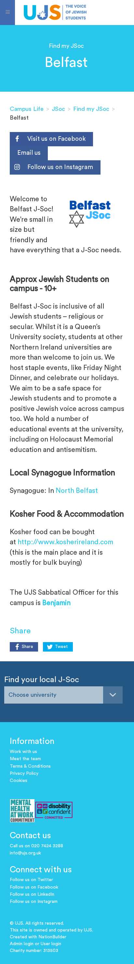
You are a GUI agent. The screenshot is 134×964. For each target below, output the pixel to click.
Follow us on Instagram (60, 167)
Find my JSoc (91, 109)
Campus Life (27, 109)
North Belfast (77, 490)
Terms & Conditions (30, 766)
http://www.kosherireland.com (65, 542)
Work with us (23, 751)
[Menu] (7, 12)
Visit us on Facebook (56, 139)
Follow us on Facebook (34, 887)
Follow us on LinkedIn (32, 894)
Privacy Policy (24, 773)
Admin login (22, 944)
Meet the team (25, 759)
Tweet (61, 647)
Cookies (18, 780)
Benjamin (56, 603)
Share (27, 647)
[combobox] (63, 695)
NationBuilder (52, 937)
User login (51, 944)
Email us (29, 153)
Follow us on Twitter (31, 880)
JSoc (58, 109)
